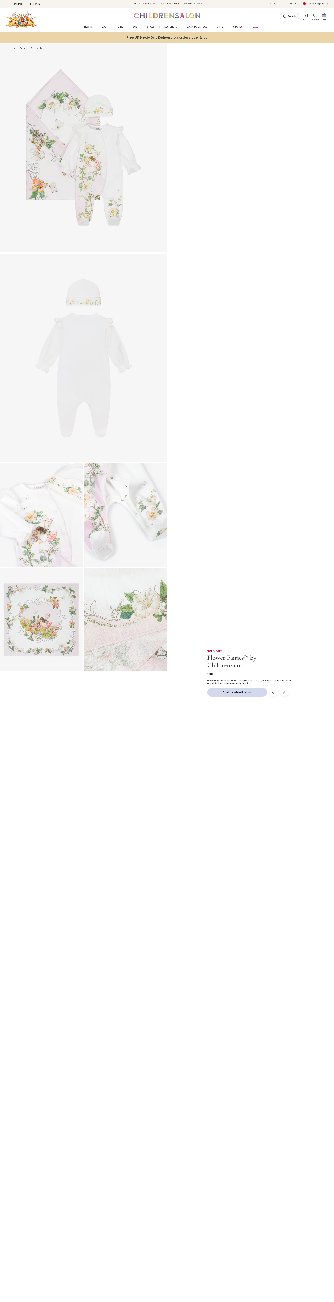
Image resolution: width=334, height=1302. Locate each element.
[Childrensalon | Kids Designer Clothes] (21, 19)
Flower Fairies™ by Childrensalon (231, 661)
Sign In (36, 3)
